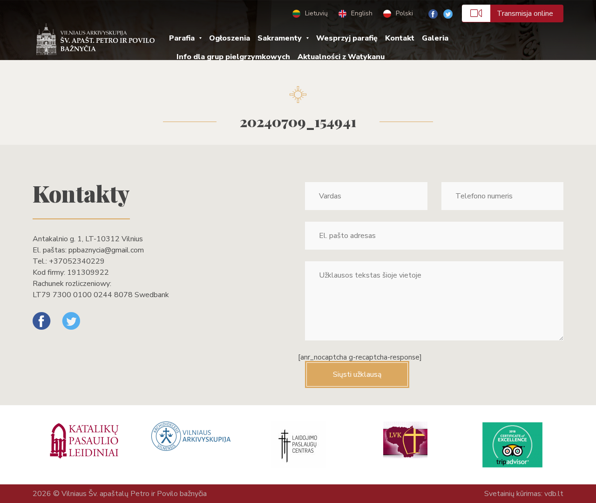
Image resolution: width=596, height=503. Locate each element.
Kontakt (399, 38)
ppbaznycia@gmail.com (106, 250)
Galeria (435, 38)
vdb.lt (553, 494)
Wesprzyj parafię (347, 38)
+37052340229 (77, 261)
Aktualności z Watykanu (341, 57)
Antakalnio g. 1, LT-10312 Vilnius (88, 239)
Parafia (182, 38)
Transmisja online (525, 13)
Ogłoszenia (229, 38)
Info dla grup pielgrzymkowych (233, 57)
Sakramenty (279, 38)
